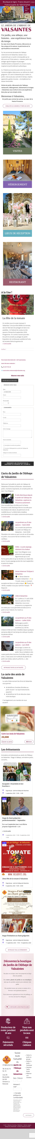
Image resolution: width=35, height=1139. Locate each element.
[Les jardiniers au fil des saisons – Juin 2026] (7, 646)
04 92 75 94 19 (7, 367)
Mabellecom (20, 1125)
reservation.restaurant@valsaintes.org (14, 370)
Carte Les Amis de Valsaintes (13, 734)
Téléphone (5, 423)
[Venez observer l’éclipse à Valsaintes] (7, 575)
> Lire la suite (7, 343)
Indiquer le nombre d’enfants (10, 453)
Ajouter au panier (7, 742)
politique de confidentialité (18, 1096)
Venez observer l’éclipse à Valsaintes (24, 572)
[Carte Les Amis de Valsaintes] (17, 718)
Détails (30, 742)
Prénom (20, 1078)
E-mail (4, 417)
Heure (4, 395)
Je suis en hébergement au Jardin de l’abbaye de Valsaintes (15, 449)
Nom (4, 412)
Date (4, 389)
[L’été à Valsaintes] (7, 599)
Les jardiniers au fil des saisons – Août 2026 (23, 523)
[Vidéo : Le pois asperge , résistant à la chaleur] (7, 550)
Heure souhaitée (7, 439)
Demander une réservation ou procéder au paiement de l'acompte (17, 463)
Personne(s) (6, 400)
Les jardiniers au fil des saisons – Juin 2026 (23, 643)
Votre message (6, 429)
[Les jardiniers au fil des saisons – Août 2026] (7, 526)
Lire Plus (3, 349)
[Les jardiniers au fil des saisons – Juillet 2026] (7, 621)
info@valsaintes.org (9, 1065)
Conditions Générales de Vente (23, 1126)
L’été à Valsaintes (21, 596)
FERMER (33, 2)
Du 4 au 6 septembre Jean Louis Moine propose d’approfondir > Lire (14, 825)
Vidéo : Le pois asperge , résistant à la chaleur (23, 548)
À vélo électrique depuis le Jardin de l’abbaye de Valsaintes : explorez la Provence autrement (23, 499)
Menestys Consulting (11, 1125)
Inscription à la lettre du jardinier (13, 445)
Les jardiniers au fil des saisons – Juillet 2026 (23, 619)
